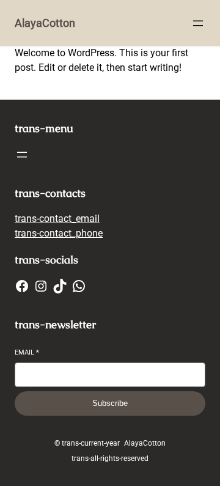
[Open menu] (198, 23)
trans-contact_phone (59, 233)
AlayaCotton (45, 23)
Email (27, 352)
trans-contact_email (57, 218)
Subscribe (110, 403)
